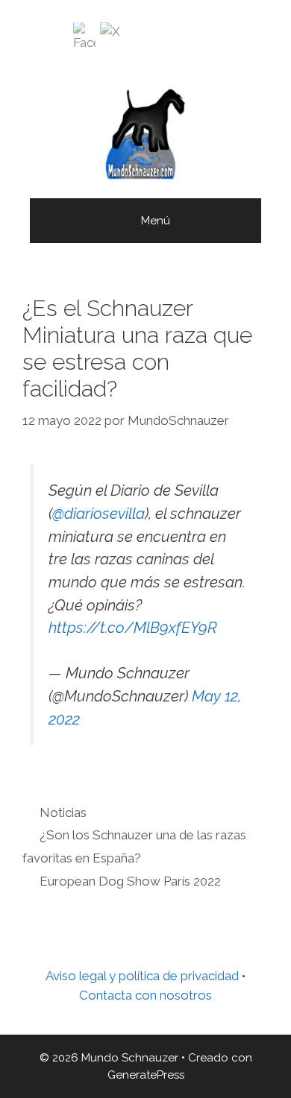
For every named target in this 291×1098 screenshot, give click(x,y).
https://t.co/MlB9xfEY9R (132, 628)
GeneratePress (145, 1075)
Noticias (63, 812)
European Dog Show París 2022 (130, 881)
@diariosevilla (98, 514)
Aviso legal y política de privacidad (142, 975)
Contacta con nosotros (145, 995)
